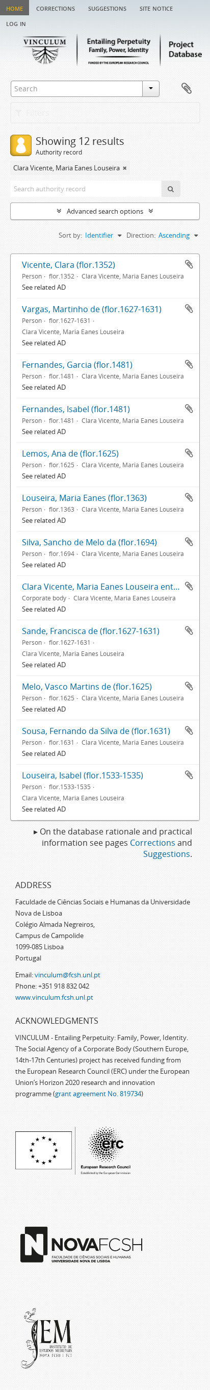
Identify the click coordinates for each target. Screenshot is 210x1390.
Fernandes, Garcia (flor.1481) (77, 364)
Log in (16, 23)
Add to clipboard (189, 264)
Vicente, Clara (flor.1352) (68, 264)
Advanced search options (105, 211)
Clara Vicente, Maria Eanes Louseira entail (102, 586)
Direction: (140, 235)
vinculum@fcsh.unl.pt (67, 974)
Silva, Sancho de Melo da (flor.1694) (89, 542)
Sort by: (70, 235)
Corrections (55, 7)
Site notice (156, 7)
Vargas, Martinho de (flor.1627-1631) (92, 309)
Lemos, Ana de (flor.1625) (70, 453)
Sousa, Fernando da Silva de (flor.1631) (96, 731)
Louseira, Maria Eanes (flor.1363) (84, 497)
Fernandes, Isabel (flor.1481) (76, 409)
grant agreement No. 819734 (98, 1093)
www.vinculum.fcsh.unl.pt (54, 997)
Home (14, 7)
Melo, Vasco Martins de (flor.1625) (87, 686)
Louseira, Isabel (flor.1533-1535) (82, 775)
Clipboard (186, 89)
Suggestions (107, 7)
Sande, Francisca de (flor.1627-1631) (91, 631)
